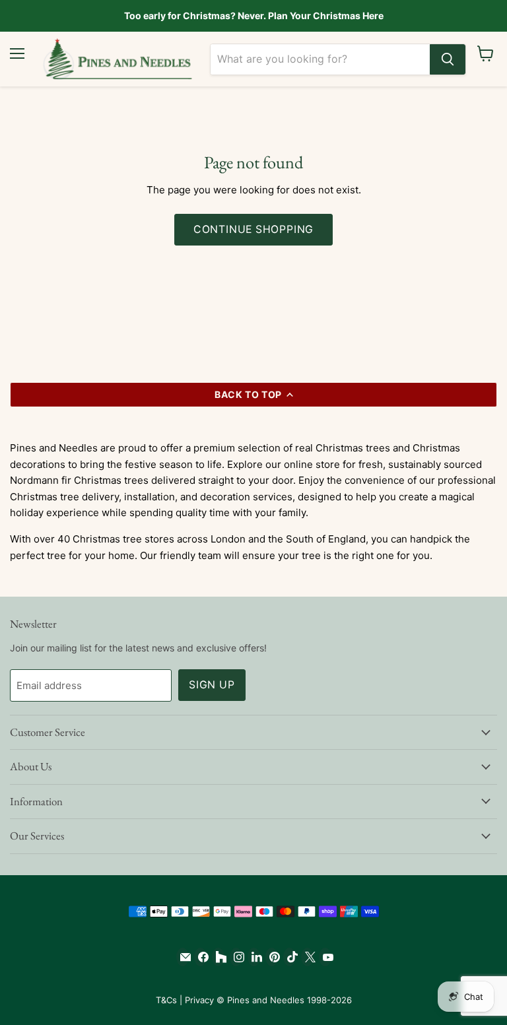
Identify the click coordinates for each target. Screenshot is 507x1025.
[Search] (447, 59)
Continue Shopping (253, 229)
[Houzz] (218, 957)
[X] (307, 957)
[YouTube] (325, 957)
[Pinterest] (271, 957)
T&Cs (166, 1000)
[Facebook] (200, 957)
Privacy (199, 1000)
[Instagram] (236, 957)
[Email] (182, 957)
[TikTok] (289, 957)
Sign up (212, 684)
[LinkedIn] (254, 957)
